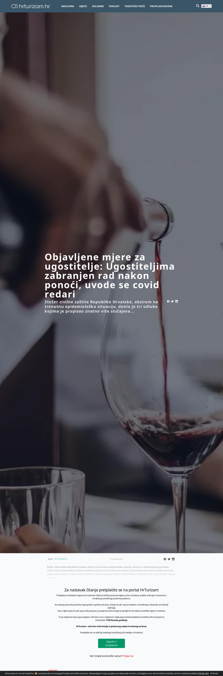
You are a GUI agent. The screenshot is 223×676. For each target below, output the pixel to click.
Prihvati (214, 673)
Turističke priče (135, 6)
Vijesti (83, 6)
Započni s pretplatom (111, 643)
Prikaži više (203, 673)
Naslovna (67, 6)
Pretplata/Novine (161, 6)
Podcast (114, 6)
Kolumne (98, 6)
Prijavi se (128, 656)
